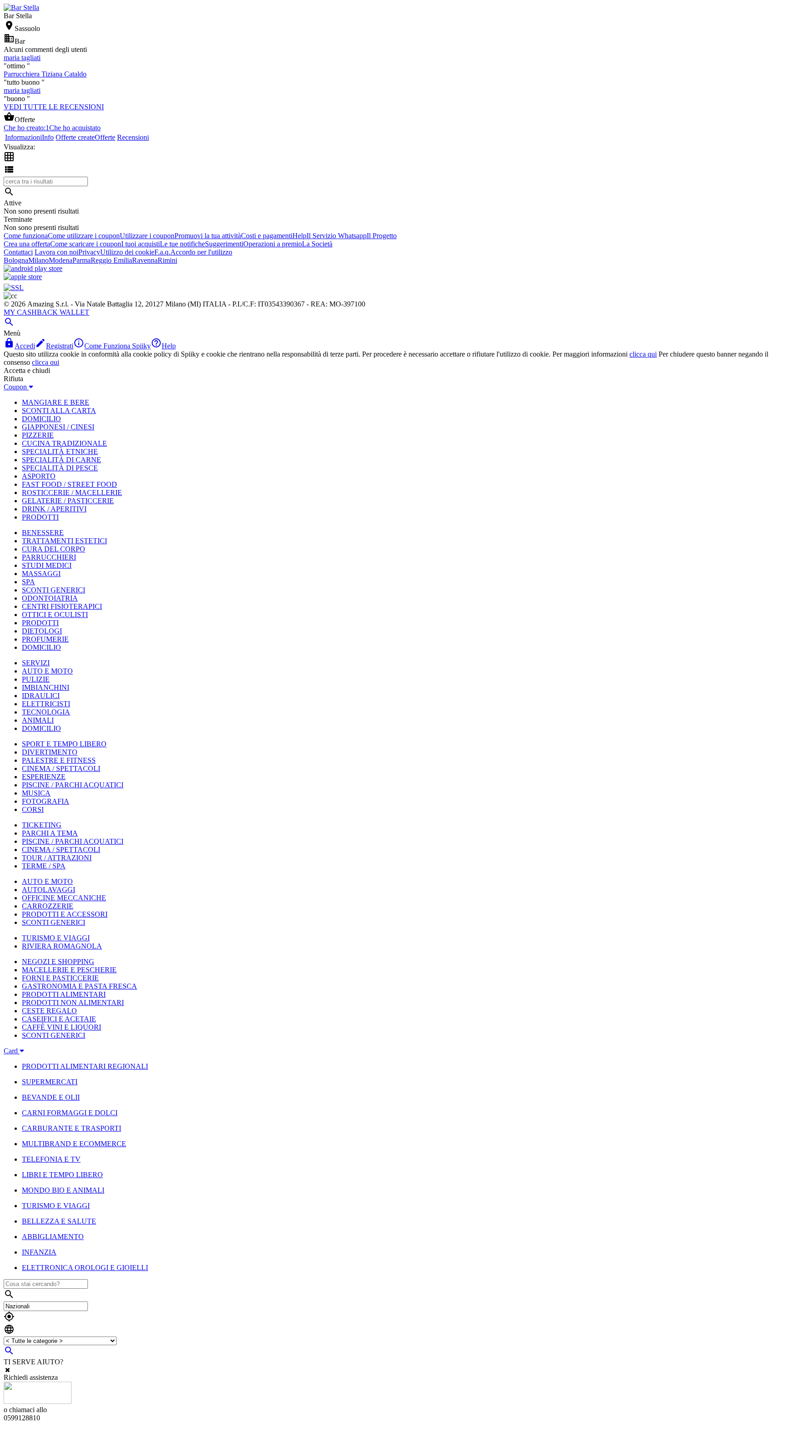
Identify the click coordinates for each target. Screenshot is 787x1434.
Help (299, 236)
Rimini (167, 260)
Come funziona (26, 236)
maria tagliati (22, 57)
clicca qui (643, 354)
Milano (38, 260)
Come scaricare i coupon (85, 244)
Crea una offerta (27, 244)
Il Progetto (382, 236)
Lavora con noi (56, 252)
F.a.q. (162, 252)
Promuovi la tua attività (207, 236)
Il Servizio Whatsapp (337, 236)
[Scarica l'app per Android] (33, 268)
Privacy (89, 252)
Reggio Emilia (111, 260)
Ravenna (145, 260)
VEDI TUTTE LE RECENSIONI (54, 107)
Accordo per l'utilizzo (201, 252)
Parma (81, 260)
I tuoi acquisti (140, 244)
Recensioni (133, 137)
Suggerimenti (224, 244)
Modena (60, 260)
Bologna (16, 260)
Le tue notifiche (182, 244)
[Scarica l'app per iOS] (23, 277)
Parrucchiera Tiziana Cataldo (45, 74)
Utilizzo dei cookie (127, 252)
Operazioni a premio (272, 244)
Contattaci (18, 252)
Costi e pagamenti (266, 236)
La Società (317, 244)
